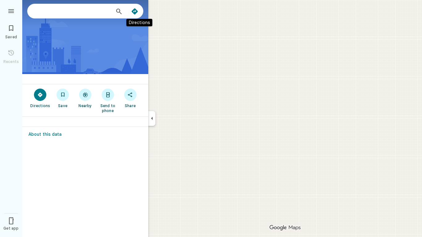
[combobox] (72, 11)
